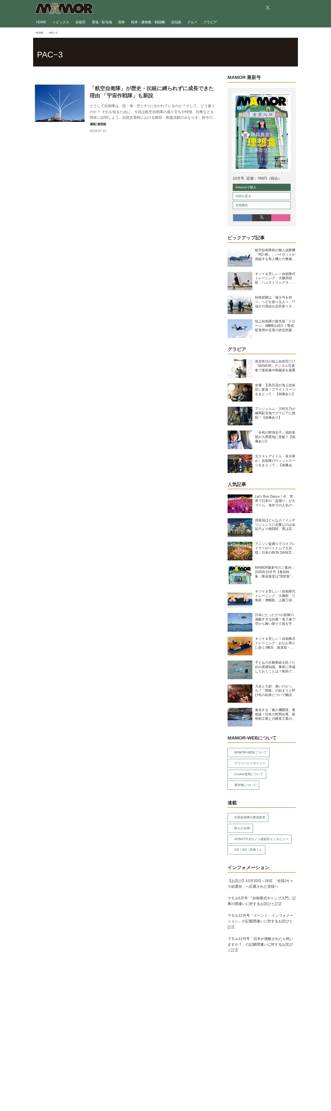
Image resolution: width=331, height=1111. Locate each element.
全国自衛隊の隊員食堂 (249, 817)
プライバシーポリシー (249, 763)
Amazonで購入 (245, 187)
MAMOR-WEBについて (250, 752)
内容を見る (243, 196)
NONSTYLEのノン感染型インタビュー (261, 839)
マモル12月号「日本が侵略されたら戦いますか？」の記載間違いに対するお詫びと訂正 (260, 944)
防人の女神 (242, 828)
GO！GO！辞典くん (248, 849)
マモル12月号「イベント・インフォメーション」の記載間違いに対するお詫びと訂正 (260, 921)
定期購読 (242, 205)
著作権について (245, 785)
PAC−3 (50, 54)
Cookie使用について (248, 774)
